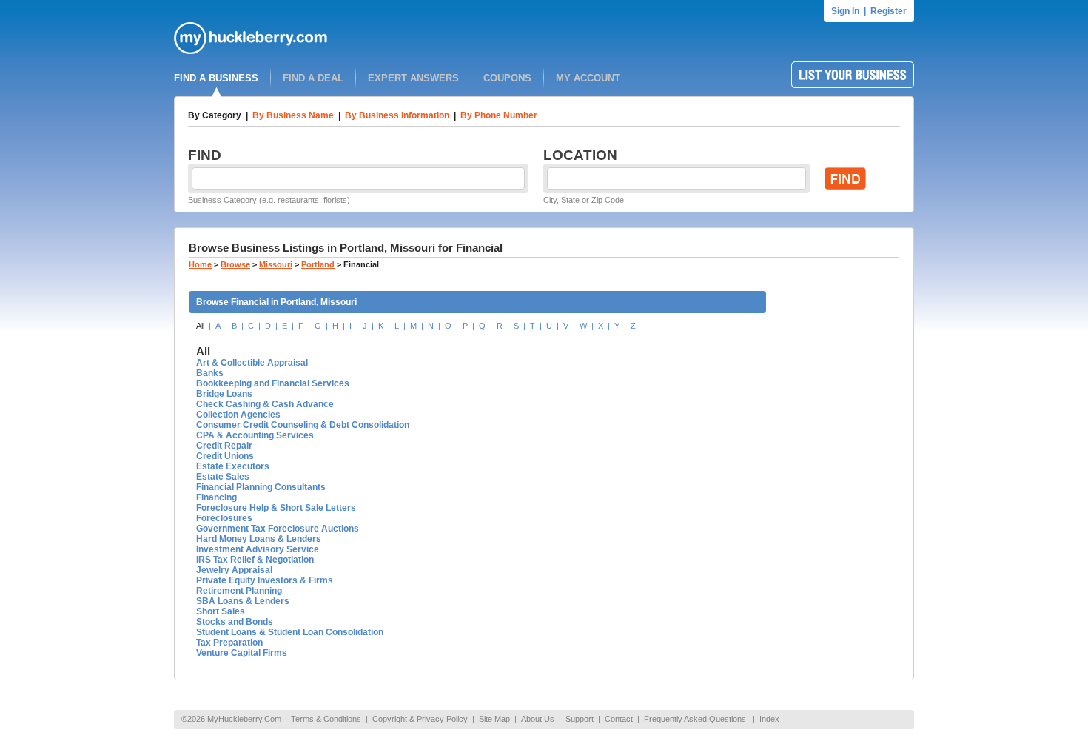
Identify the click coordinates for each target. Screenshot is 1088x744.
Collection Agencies (238, 414)
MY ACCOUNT (588, 78)
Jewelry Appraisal (234, 570)
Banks (210, 373)
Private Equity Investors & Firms (264, 580)
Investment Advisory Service (257, 549)
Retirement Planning (239, 591)
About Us (537, 718)
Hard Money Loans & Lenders (258, 539)
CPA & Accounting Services (255, 435)
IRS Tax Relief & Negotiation (255, 559)
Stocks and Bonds (234, 622)
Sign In (845, 11)
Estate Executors (232, 466)
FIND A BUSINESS (216, 78)
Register (888, 11)
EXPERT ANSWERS (413, 78)
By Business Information (397, 115)
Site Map (494, 718)
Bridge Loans (224, 394)
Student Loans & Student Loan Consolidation (289, 632)
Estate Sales (222, 477)
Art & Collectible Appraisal (252, 363)
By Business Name (293, 115)
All (200, 325)
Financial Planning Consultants (261, 487)
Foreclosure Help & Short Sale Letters (276, 508)
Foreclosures (224, 518)
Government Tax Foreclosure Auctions (277, 528)
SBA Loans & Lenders (242, 601)
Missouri (275, 264)
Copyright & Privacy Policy (420, 718)
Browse (235, 264)
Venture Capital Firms (241, 653)
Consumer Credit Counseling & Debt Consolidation (302, 425)
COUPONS (507, 78)
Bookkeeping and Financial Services (272, 383)
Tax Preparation (229, 642)
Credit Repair (224, 445)
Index (769, 718)
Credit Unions (225, 456)
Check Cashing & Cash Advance (265, 404)
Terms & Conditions (326, 718)
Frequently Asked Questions (695, 718)
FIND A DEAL (313, 78)
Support (579, 718)
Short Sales (220, 611)
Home (200, 264)
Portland (318, 264)
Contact (619, 718)
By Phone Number (498, 115)
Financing (216, 497)
